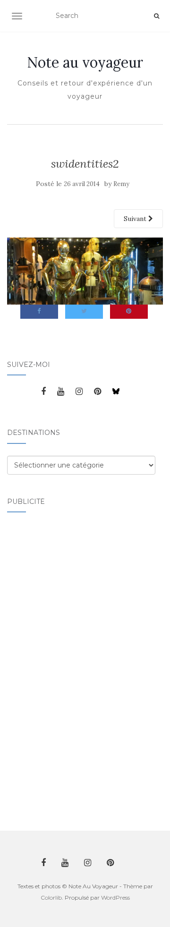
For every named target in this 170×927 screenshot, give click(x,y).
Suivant (136, 218)
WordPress (115, 897)
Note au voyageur (85, 62)
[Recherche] (156, 16)
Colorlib (51, 897)
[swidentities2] (85, 270)
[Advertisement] (45, 666)
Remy (121, 184)
